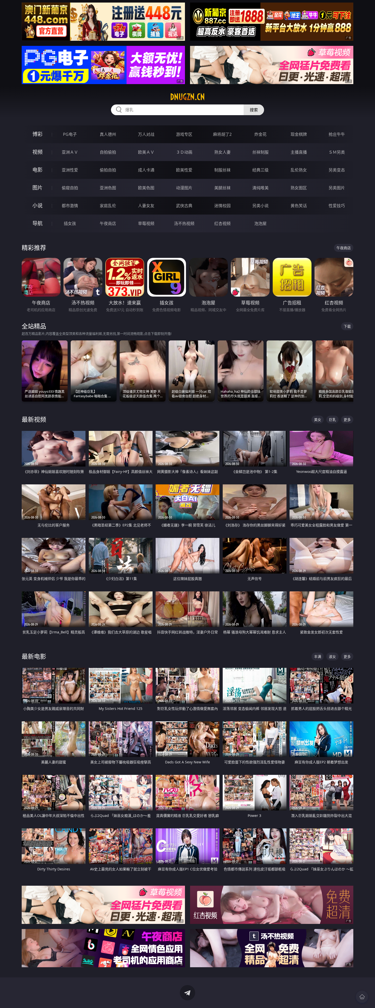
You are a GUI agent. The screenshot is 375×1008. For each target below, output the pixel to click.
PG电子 (70, 134)
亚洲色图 (108, 188)
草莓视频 (146, 223)
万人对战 (146, 134)
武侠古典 (184, 205)
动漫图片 (184, 188)
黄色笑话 (299, 205)
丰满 (317, 656)
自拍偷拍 (108, 152)
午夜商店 (108, 223)
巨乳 (332, 419)
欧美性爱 (184, 170)
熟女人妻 (222, 152)
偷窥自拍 (70, 188)
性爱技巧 (337, 205)
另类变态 (337, 170)
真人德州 (108, 134)
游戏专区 (184, 134)
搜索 (254, 110)
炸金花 (260, 134)
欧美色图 (146, 188)
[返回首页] (362, 997)
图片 (37, 187)
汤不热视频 (184, 223)
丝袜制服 (260, 152)
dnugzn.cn (187, 97)
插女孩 (70, 223)
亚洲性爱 (70, 170)
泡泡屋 (260, 223)
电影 (37, 169)
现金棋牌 (299, 134)
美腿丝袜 (222, 188)
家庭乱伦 (108, 205)
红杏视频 (222, 223)
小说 (37, 205)
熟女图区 (299, 188)
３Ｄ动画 (184, 152)
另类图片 (337, 188)
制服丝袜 (222, 170)
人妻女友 (146, 205)
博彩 (37, 134)
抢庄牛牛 (337, 134)
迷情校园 (222, 205)
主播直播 (299, 152)
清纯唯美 (260, 188)
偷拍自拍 (108, 170)
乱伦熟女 (299, 170)
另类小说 (260, 205)
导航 (37, 223)
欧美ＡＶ (146, 152)
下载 (347, 326)
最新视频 (34, 419)
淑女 (332, 656)
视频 (37, 152)
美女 (317, 419)
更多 (347, 419)
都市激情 (70, 205)
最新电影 (34, 656)
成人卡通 (146, 170)
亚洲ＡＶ (70, 152)
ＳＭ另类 (337, 152)
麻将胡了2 (222, 134)
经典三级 (260, 170)
